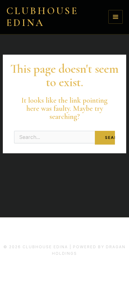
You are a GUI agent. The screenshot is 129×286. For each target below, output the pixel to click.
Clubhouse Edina (42, 17)
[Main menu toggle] (115, 17)
